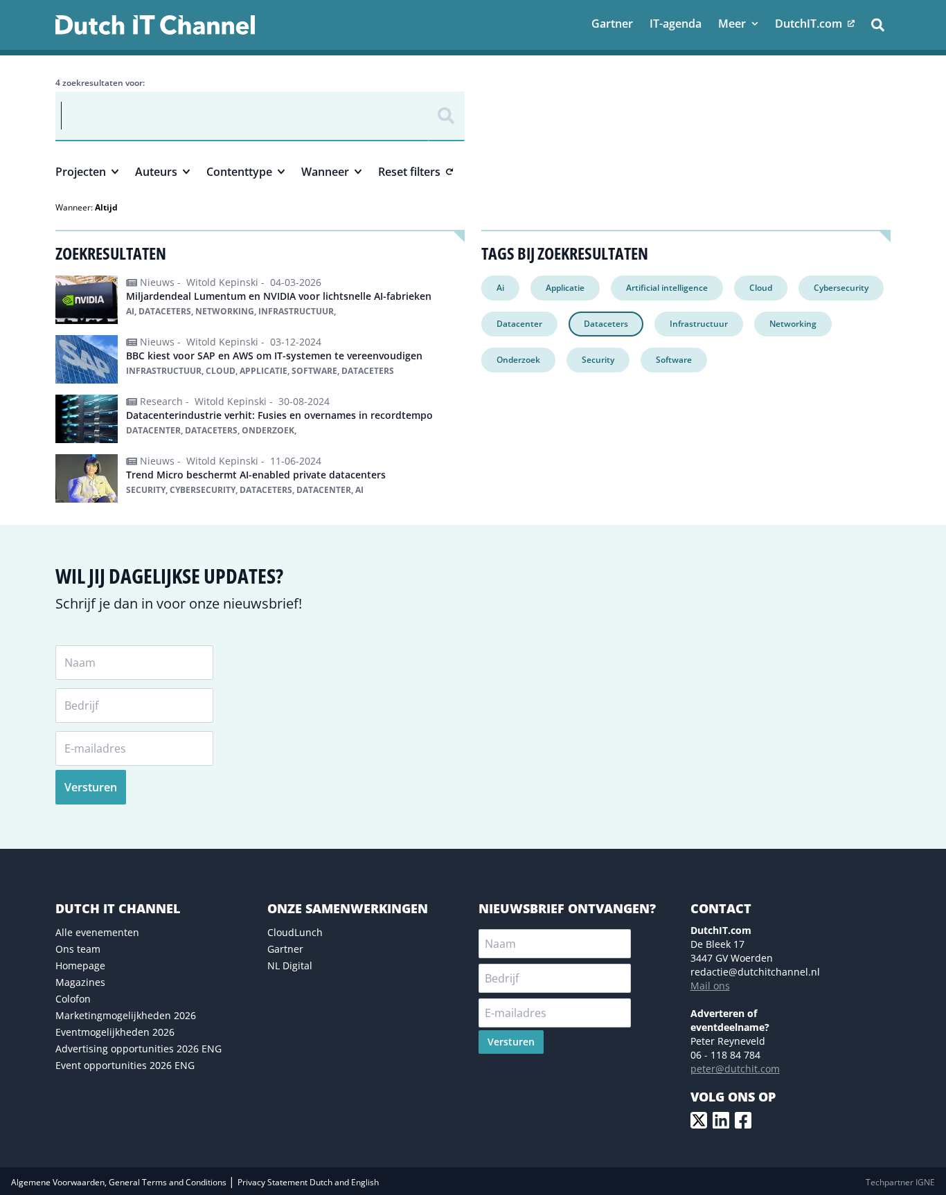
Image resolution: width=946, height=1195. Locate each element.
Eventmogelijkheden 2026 (115, 1032)
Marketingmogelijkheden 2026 (125, 1015)
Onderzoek (518, 360)
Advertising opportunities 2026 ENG (138, 1048)
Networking (792, 324)
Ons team (77, 948)
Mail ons (710, 985)
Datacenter (519, 324)
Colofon (73, 998)
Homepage (80, 965)
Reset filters (409, 171)
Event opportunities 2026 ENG (125, 1065)
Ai (500, 288)
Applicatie (565, 288)
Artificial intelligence (667, 288)
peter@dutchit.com (735, 1068)
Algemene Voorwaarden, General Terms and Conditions (120, 1182)
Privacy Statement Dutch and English (308, 1182)
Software (674, 360)
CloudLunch (295, 932)
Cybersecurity (841, 288)
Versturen (90, 787)
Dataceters (606, 324)
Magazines (80, 982)
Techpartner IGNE (900, 1182)
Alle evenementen (97, 932)
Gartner (285, 948)
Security (598, 360)
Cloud (760, 288)
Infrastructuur (699, 324)
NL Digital (289, 965)
